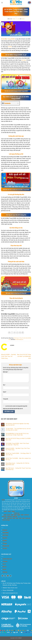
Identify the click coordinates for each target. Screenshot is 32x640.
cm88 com (26, 514)
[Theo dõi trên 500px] (10, 576)
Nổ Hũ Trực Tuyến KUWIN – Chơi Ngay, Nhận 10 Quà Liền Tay (18, 454)
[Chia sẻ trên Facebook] (12, 332)
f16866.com (16, 513)
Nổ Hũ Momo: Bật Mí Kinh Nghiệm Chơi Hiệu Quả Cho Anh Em (17, 424)
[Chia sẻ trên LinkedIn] (23, 332)
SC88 (5, 518)
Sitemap (5, 572)
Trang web (5, 399)
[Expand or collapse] (18, 103)
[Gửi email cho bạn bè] (17, 332)
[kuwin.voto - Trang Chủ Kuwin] (16, 2)
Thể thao (5, 561)
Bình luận (5, 372)
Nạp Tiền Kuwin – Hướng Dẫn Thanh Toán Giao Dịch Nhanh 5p (18, 468)
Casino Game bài (7, 559)
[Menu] (2, 2)
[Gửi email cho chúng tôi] (2, 576)
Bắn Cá (4, 566)
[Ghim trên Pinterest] (20, 332)
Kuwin (3, 499)
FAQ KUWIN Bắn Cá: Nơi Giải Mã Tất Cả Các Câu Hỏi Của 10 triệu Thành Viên (17, 434)
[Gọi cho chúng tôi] (5, 576)
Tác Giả (5, 548)
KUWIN (10, 46)
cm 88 (8, 514)
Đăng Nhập (6, 532)
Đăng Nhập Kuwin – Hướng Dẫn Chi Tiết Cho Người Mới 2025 (17, 463)
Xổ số (4, 564)
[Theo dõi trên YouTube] (8, 576)
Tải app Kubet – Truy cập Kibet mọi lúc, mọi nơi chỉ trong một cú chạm (18, 429)
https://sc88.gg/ (6, 519)
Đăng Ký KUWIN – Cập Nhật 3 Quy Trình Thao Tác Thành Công (8, 356)
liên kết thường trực (19, 339)
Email (4, 392)
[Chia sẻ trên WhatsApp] (9, 332)
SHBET (5, 511)
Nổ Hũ (4, 569)
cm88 (12, 514)
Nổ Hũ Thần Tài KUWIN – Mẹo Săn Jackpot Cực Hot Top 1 (18, 459)
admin (23, 18)
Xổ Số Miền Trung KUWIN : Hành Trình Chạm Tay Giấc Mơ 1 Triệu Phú (17, 444)
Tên (4, 385)
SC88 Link (27, 518)
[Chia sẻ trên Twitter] (14, 332)
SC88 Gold (9, 518)
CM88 (5, 514)
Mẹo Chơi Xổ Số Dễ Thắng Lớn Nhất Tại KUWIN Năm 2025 (24, 356)
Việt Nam (23, 60)
